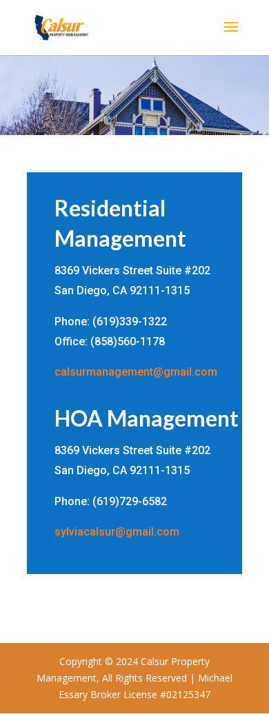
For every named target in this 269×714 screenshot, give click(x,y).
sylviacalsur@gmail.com (116, 531)
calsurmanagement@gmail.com (135, 371)
